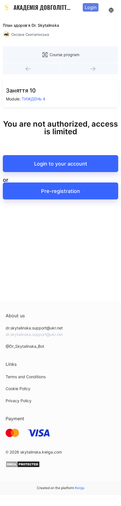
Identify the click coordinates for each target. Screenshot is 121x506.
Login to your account (60, 164)
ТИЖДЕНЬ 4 (33, 98)
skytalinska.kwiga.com (41, 452)
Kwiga (79, 488)
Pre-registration (60, 191)
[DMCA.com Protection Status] (23, 466)
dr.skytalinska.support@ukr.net (34, 327)
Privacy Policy (19, 400)
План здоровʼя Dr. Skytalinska (31, 25)
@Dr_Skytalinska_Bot (25, 346)
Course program (64, 54)
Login (91, 7)
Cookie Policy (18, 388)
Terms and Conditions (26, 376)
